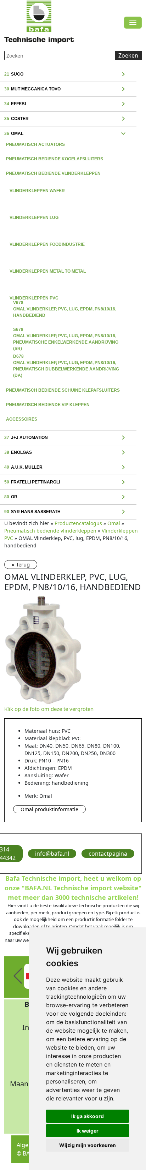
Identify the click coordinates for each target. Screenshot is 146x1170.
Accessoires (21, 419)
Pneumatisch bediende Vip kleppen (48, 404)
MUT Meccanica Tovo (66, 89)
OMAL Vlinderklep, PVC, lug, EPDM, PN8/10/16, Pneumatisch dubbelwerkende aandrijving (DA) (66, 357)
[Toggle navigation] (133, 23)
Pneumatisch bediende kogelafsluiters (54, 158)
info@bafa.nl (52, 853)
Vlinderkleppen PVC (68, 292)
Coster (66, 119)
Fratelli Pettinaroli (66, 482)
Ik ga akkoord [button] (87, 1116)
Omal (66, 133)
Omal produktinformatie (49, 809)
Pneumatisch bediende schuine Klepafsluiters (63, 390)
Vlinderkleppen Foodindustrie (68, 238)
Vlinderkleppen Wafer (68, 184)
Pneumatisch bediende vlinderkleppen (53, 173)
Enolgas (66, 452)
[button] (18, 976)
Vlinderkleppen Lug (68, 211)
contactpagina (108, 853)
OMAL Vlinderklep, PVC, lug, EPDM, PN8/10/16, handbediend (64, 303)
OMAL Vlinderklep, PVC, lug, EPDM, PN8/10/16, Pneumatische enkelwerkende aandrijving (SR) (65, 330)
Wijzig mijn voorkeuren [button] (87, 1145)
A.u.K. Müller (66, 467)
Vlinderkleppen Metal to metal (68, 265)
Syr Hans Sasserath (66, 512)
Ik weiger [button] (88, 1131)
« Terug (21, 564)
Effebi (66, 104)
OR (66, 497)
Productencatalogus (78, 523)
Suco (66, 74)
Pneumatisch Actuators (35, 144)
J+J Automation (66, 437)
